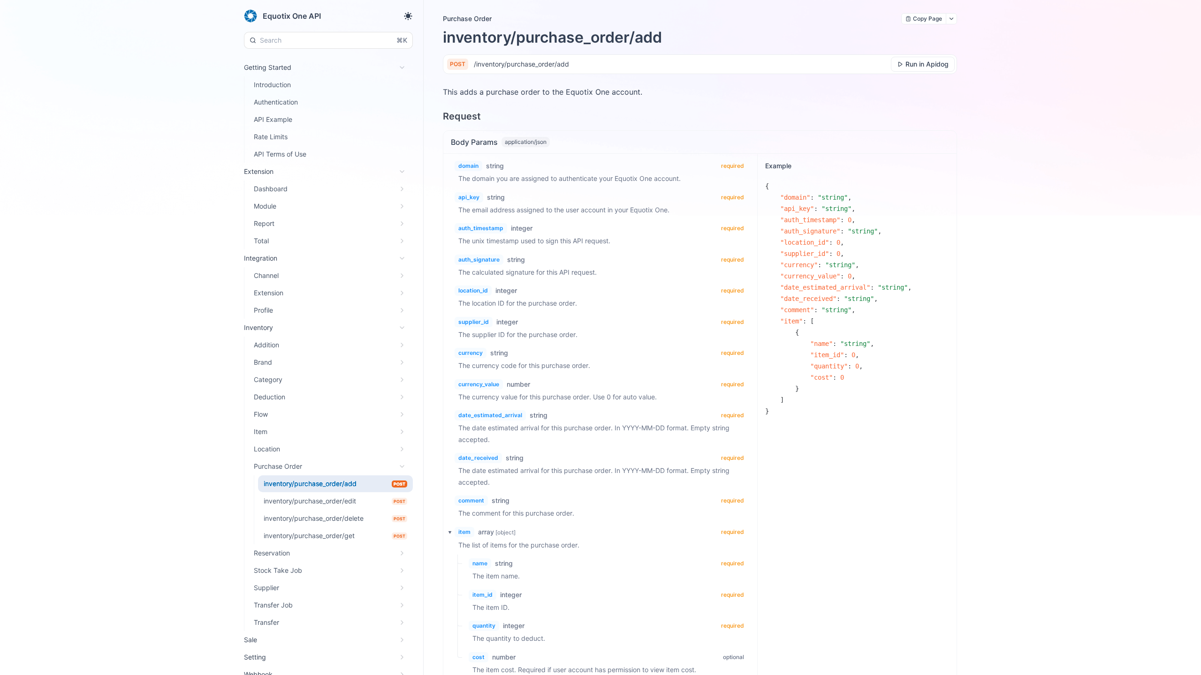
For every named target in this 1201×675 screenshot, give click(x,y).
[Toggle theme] (408, 16)
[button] (447, 532)
